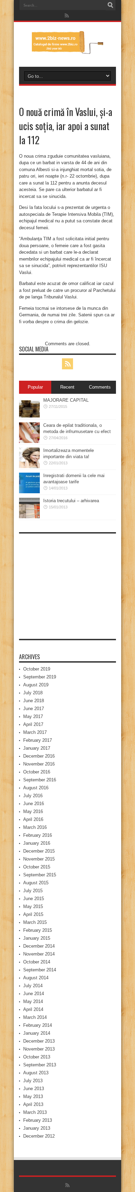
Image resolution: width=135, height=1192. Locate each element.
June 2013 (33, 1088)
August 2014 (35, 977)
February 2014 (37, 1025)
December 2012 (39, 1136)
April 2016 (33, 819)
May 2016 (33, 811)
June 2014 (33, 993)
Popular (35, 387)
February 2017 (37, 740)
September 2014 (39, 969)
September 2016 (39, 779)
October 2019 (36, 669)
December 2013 (39, 1041)
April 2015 (33, 914)
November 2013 (39, 1049)
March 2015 (35, 922)
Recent (67, 387)
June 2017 (33, 708)
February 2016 (37, 835)
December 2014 (39, 946)
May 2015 (33, 906)
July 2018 (33, 692)
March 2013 (35, 1112)
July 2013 (33, 1080)
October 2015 (36, 866)
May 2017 (33, 716)
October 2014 (36, 961)
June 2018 (33, 700)
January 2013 (36, 1128)
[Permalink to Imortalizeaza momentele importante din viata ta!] (29, 466)
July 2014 (33, 985)
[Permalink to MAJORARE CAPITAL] (29, 416)
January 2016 (36, 843)
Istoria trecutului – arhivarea (71, 500)
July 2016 (33, 795)
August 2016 (35, 787)
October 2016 (36, 771)
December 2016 (39, 756)
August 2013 (35, 1072)
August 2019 (35, 684)
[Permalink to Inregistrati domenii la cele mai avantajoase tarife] (29, 491)
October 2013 (36, 1056)
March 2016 (35, 827)
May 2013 (33, 1096)
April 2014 (33, 1009)
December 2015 (39, 851)
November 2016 (39, 764)
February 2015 (37, 930)
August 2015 (35, 882)
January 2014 (36, 1033)
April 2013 (33, 1104)
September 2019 (39, 676)
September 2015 (39, 874)
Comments (100, 387)
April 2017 (33, 724)
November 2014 (39, 954)
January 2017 (36, 748)
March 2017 (35, 732)
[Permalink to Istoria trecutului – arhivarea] (29, 516)
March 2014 (35, 1017)
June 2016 (33, 803)
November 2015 (39, 859)
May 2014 (33, 1001)
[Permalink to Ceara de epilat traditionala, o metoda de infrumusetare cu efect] (29, 441)
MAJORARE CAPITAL (66, 400)
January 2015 (36, 938)
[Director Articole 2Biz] (67, 49)
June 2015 (33, 898)
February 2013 (37, 1120)
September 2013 (39, 1064)
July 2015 (33, 890)
